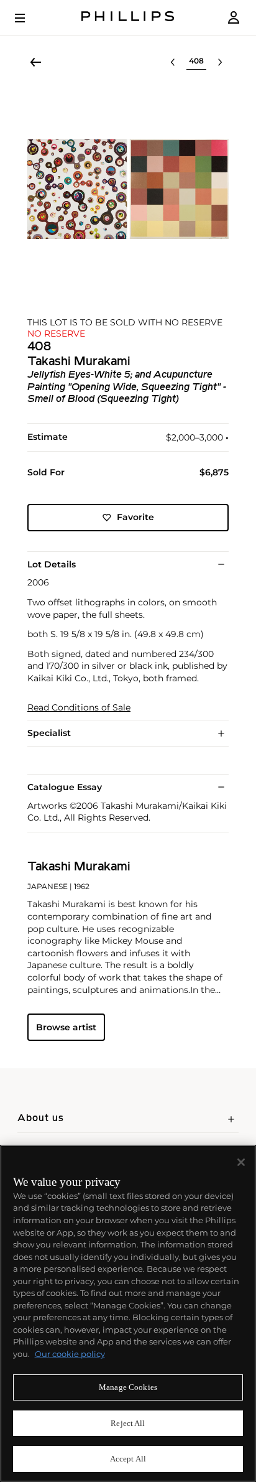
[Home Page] (128, 17)
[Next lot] (220, 62)
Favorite (135, 517)
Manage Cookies (128, 1387)
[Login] (233, 18)
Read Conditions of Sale (78, 707)
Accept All (128, 1458)
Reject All (128, 1423)
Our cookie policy (70, 1354)
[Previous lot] (172, 62)
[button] (128, 189)
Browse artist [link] (66, 1027)
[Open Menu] (28, 18)
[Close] (241, 1162)
